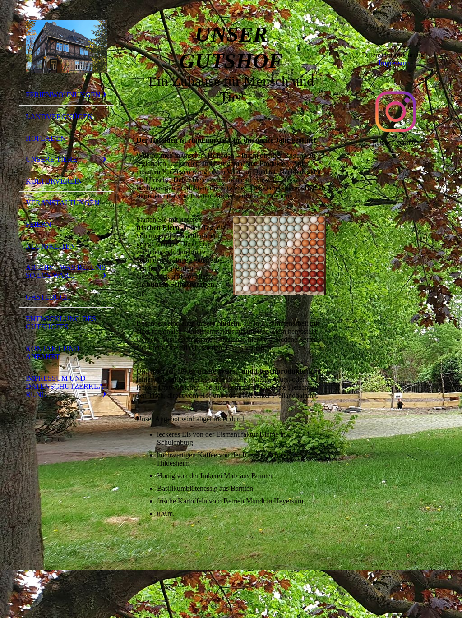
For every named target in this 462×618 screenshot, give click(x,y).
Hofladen (46, 138)
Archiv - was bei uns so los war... (66, 271)
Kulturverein (54, 181)
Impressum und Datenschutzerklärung (66, 386)
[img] (66, 46)
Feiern (38, 224)
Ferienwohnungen (63, 95)
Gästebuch (48, 297)
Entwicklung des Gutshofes (61, 323)
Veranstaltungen (63, 203)
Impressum (394, 63)
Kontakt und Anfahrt (52, 352)
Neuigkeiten (50, 246)
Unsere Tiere (51, 159)
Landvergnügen (59, 116)
